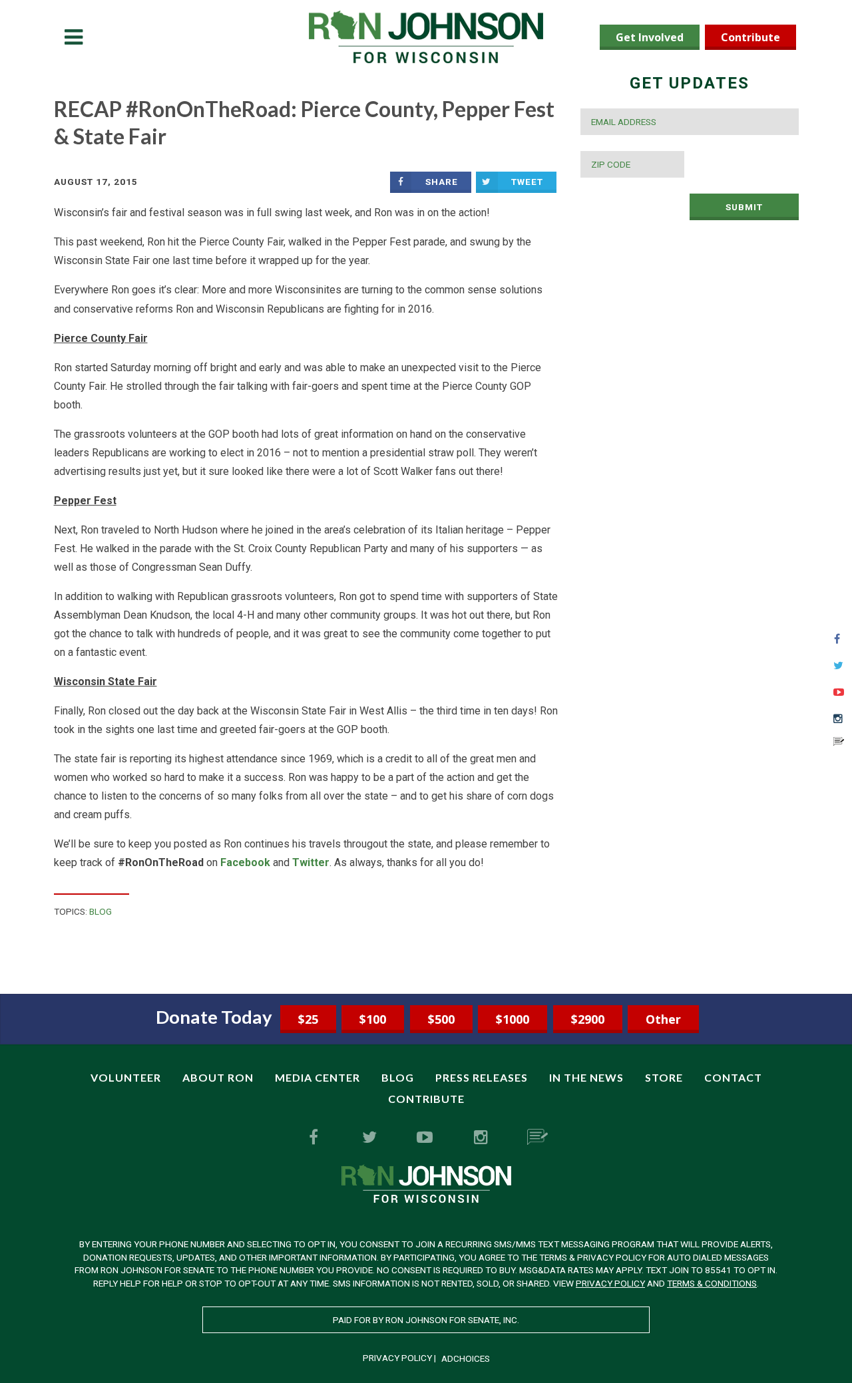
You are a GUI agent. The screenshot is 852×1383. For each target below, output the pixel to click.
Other (663, 1019)
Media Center (317, 1077)
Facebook (245, 862)
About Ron (218, 1077)
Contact (733, 1077)
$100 (372, 1019)
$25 (308, 1019)
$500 (441, 1019)
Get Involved (650, 37)
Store (664, 1077)
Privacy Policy (610, 1283)
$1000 (512, 1019)
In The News (586, 1077)
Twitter (310, 862)
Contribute (750, 37)
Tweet (527, 181)
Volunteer (126, 1077)
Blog (100, 911)
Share (441, 181)
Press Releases (481, 1077)
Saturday (130, 367)
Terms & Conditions (712, 1283)
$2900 (587, 1019)
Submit (744, 207)
